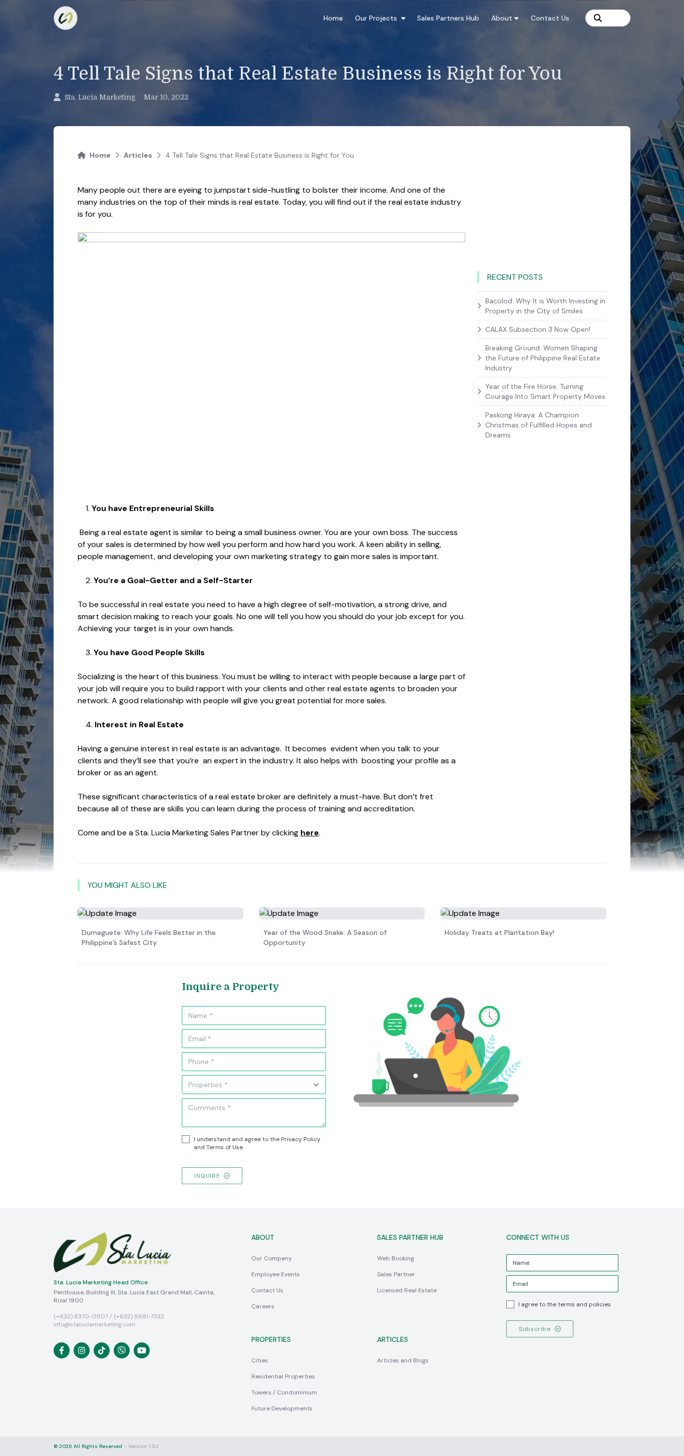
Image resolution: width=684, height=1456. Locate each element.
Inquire (207, 1176)
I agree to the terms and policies (564, 1304)
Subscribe (534, 1329)
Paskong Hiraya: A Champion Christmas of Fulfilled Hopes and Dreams (538, 424)
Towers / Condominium (284, 1392)
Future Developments (281, 1408)
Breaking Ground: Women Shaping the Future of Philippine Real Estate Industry (542, 357)
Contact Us (550, 18)
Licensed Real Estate (407, 1290)
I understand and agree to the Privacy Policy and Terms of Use (257, 1143)
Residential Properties (283, 1376)
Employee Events (275, 1274)
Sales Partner (396, 1274)
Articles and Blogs (403, 1360)
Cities (259, 1360)
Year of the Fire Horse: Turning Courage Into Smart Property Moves (545, 391)
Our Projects (376, 18)
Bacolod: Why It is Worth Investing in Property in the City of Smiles (545, 305)
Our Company (271, 1258)
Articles (138, 155)
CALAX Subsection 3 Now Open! (537, 329)
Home (333, 18)
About (501, 18)
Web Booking (395, 1258)
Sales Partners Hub (448, 18)
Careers (262, 1306)
